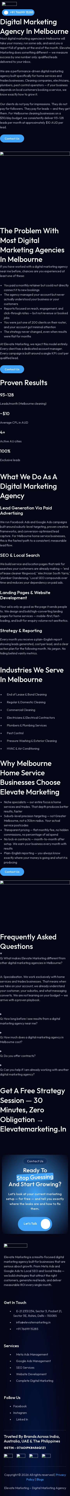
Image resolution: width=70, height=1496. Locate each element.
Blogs (40, 1479)
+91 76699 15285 (21, 12)
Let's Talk (30, 1223)
